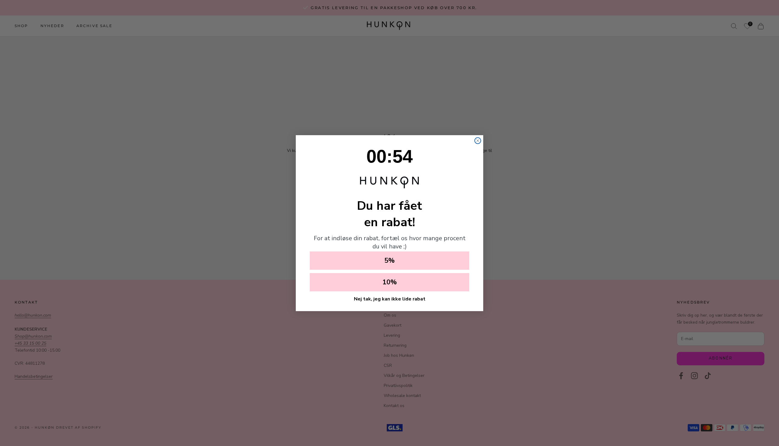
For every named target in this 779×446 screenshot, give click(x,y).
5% (389, 260)
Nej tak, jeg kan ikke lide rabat (389, 299)
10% (390, 282)
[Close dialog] (478, 141)
